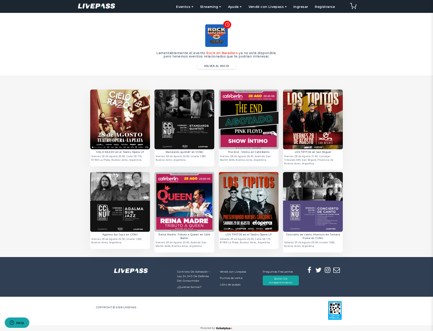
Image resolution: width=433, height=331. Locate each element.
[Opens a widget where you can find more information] (17, 323)
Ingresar (300, 7)
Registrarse (325, 7)
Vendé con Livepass (233, 271)
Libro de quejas (230, 284)
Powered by (207, 327)
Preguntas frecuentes (278, 271)
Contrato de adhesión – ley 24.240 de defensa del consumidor (193, 276)
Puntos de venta (231, 278)
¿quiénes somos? (189, 287)
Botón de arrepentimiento (280, 280)
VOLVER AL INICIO (216, 66)
